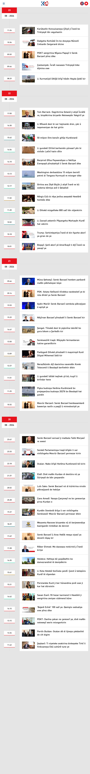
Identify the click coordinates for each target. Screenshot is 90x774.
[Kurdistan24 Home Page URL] (45, 3)
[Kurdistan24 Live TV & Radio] (86, 3)
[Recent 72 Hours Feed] (82, 3)
